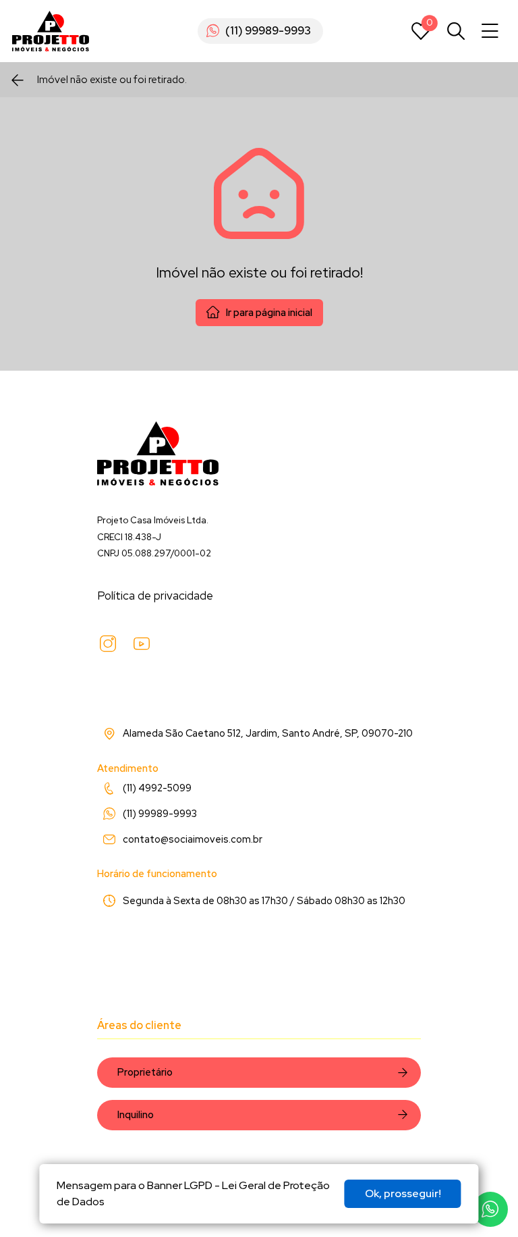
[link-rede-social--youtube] (141, 644)
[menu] (490, 31)
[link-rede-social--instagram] (108, 644)
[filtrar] (456, 31)
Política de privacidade (155, 595)
